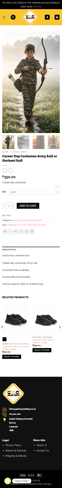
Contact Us (42, 450)
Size (4, 192)
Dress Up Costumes (21, 220)
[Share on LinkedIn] (32, 231)
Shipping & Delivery (16, 455)
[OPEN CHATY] (7, 481)
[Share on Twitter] (15, 231)
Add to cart (28, 205)
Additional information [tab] (15, 255)
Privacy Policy (13, 445)
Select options (11, 357)
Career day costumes (36, 225)
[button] (4, 17)
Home (5, 152)
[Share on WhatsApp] (5, 231)
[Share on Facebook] (10, 231)
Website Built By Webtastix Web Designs (31, 484)
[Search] (13, 17)
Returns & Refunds (15, 450)
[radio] (4, 339)
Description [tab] (9, 249)
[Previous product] (10, 170)
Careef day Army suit (16, 225)
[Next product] (5, 170)
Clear (57, 187)
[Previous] (7, 82)
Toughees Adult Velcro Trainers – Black (43, 341)
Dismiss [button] (37, 6)
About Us (41, 445)
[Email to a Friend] (21, 231)
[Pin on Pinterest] (26, 231)
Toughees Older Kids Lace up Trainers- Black (15, 347)
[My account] (47, 17)
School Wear (19, 152)
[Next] (54, 82)
